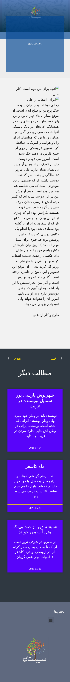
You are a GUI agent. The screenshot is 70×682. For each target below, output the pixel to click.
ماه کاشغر (35, 466)
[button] (51, 620)
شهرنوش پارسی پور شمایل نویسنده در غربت (35, 400)
